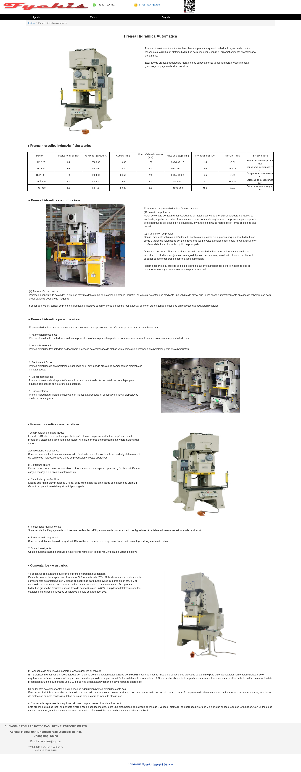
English (166, 17)
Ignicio (36, 17)
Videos (94, 17)
